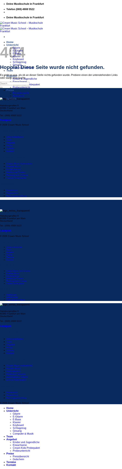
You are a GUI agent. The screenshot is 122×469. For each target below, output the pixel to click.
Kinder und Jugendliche (26, 442)
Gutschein (18, 96)
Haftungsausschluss (16, 196)
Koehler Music (13, 166)
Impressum (12, 190)
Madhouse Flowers (16, 172)
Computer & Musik (23, 433)
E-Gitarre (18, 416)
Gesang (17, 430)
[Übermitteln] (1, 87)
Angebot (10, 142)
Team (9, 70)
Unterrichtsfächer (15, 137)
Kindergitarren (13, 169)
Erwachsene (20, 81)
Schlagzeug (19, 62)
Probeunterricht (21, 87)
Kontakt (10, 151)
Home (10, 42)
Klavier (17, 422)
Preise (10, 90)
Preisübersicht (21, 93)
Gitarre (16, 413)
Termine (10, 148)
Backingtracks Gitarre (17, 175)
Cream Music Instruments (19, 163)
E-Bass (17, 419)
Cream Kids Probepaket (26, 448)
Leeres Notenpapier (16, 178)
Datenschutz (12, 193)
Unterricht (12, 411)
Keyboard (18, 425)
